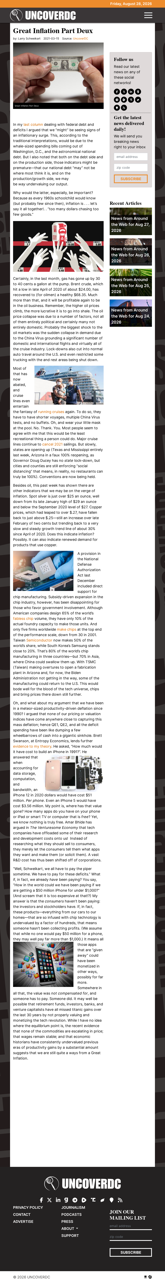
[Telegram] (117, 100)
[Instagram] (131, 92)
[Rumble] (124, 100)
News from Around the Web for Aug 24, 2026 (130, 316)
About (68, 1228)
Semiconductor (39, 640)
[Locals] (117, 108)
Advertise (23, 1221)
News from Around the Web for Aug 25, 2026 (130, 285)
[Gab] (138, 92)
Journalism (73, 1207)
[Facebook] (117, 92)
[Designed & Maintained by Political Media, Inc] (145, 1277)
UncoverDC (44, 15)
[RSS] (124, 108)
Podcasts (71, 1214)
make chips (66, 629)
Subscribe (131, 179)
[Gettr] (138, 100)
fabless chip (23, 618)
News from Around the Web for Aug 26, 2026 (130, 255)
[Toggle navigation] (148, 15)
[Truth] (131, 100)
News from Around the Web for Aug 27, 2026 (130, 224)
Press (67, 1221)
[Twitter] (124, 92)
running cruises (51, 412)
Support (70, 1235)
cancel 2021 (52, 444)
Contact (22, 1214)
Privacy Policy (28, 1207)
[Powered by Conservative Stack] (150, 1277)
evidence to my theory (32, 746)
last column (33, 124)
